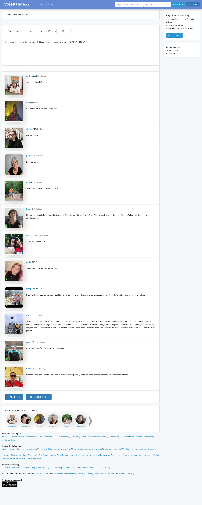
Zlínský (14, 440)
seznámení (7, 455)
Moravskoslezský (100, 437)
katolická (62, 455)
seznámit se (124, 455)
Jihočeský (28, 437)
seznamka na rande (10, 467)
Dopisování (77, 449)
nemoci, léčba (72, 467)
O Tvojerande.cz (58, 474)
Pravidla (46, 474)
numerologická (73, 455)
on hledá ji (22, 449)
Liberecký (76, 437)
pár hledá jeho (151, 449)
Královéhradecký (63, 437)
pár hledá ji (142, 449)
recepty (60, 467)
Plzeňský (125, 437)
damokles (94, 467)
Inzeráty (49, 4)
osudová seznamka (90, 455)
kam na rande (137, 455)
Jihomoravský (17, 437)
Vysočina (38, 437)
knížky (107, 467)
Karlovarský (49, 437)
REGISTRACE (193, 4)
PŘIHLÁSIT (178, 4)
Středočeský (148, 437)
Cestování (107, 449)
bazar (53, 467)
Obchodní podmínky (76, 474)
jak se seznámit (36, 455)
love (101, 467)
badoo (103, 455)
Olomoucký (87, 437)
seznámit (17, 455)
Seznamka (39, 4)
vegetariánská (50, 455)
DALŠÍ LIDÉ (14, 397)
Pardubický (114, 437)
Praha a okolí (136, 437)
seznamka (25, 467)
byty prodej (36, 467)
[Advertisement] (81, 56)
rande (114, 455)
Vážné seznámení (10, 449)
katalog (46, 467)
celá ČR (5, 437)
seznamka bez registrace (14, 458)
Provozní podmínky (125, 474)
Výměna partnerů (129, 449)
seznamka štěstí (152, 455)
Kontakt (37, 474)
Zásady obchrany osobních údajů (101, 474)
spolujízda (116, 449)
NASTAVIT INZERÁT (77, 42)
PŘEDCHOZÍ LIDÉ (38, 397)
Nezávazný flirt (44, 449)
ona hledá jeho (31, 449)
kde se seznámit (34, 458)
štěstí (25, 455)
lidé (108, 455)
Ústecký (5, 440)
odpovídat (83, 467)
